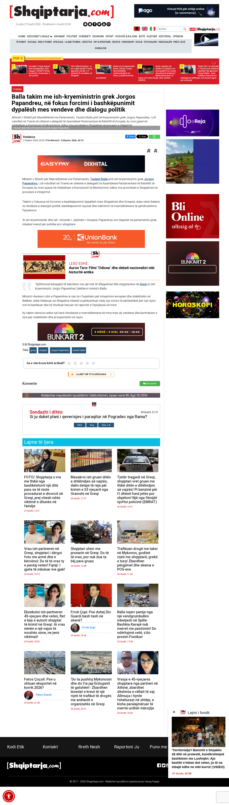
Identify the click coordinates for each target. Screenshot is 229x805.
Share (132, 136)
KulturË (152, 36)
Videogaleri (165, 42)
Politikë (72, 36)
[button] (9, 796)
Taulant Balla (99, 179)
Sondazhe (100, 48)
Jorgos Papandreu (60, 350)
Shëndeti (85, 36)
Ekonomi (98, 36)
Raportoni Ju (126, 746)
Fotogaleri (150, 42)
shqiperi (43, 350)
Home (21, 36)
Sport (110, 36)
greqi (33, 350)
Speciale (58, 42)
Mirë (79, 425)
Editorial (165, 36)
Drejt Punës (45, 42)
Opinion (178, 36)
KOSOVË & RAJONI (126, 36)
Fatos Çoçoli (44, 694)
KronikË (59, 36)
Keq (92, 425)
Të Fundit (21, 42)
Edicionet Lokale (38, 36)
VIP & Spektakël (102, 42)
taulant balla (79, 350)
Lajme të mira (73, 42)
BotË (142, 36)
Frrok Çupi (89, 627)
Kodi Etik (15, 746)
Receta (116, 42)
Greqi (143, 284)
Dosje (139, 42)
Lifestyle (87, 42)
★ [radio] (69, 363)
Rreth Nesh (89, 746)
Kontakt (50, 746)
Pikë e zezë (179, 42)
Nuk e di (106, 425)
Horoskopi (128, 42)
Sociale (32, 42)
